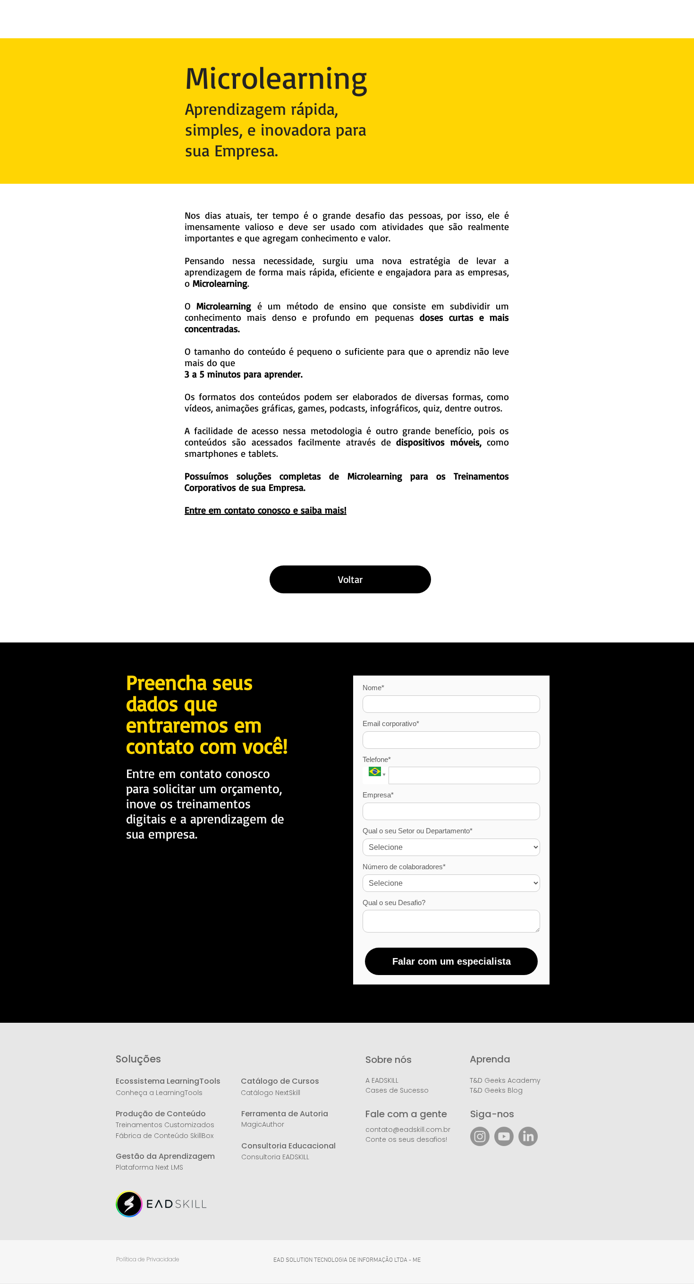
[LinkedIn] (528, 1136)
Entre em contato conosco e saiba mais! (266, 510)
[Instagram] (480, 1136)
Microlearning (223, 306)
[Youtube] (504, 1136)
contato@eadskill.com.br (407, 1129)
